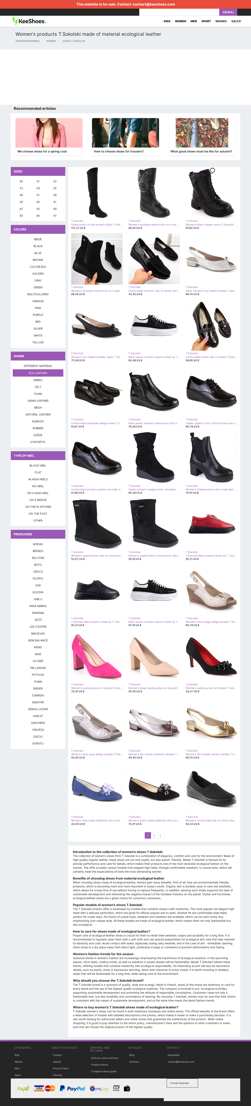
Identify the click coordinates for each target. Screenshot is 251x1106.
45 (21, 215)
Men (17, 1068)
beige (38, 239)
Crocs (38, 571)
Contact (57, 1055)
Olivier (38, 661)
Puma (38, 681)
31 (38, 181)
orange (38, 301)
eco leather (38, 373)
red (38, 321)
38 (55, 195)
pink (38, 308)
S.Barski (38, 695)
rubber (38, 428)
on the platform (38, 506)
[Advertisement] (117, 77)
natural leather (38, 414)
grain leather (37, 400)
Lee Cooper (38, 626)
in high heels (38, 479)
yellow (38, 342)
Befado (38, 551)
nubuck (38, 421)
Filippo (38, 578)
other (38, 520)
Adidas (38, 544)
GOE (38, 585)
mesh (38, 407)
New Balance (38, 640)
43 (38, 208)
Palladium (38, 667)
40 (38, 202)
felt (38, 387)
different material (38, 366)
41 (54, 202)
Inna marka (37, 606)
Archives (134, 1061)
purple (38, 314)
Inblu (38, 599)
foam (38, 393)
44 (55, 208)
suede (38, 435)
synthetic (38, 442)
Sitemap (57, 1075)
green (38, 287)
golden (38, 273)
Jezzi (38, 619)
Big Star (38, 557)
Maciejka (38, 633)
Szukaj (228, 12)
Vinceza (38, 729)
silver (38, 328)
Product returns (99, 1064)
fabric (38, 380)
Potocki (38, 674)
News (38, 647)
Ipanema (38, 612)
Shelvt (38, 716)
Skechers (38, 722)
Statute (57, 1061)
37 (38, 195)
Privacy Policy (61, 1068)
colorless (38, 266)
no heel (38, 486)
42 (21, 208)
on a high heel (38, 493)
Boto (38, 564)
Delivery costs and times (104, 1057)
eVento (38, 743)
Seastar (38, 702)
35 (55, 188)
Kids (17, 1055)
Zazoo (38, 736)
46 (38, 215)
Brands (221, 21)
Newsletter (174, 1055)
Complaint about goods (103, 1071)
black (38, 246)
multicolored (38, 294)
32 (54, 181)
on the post (38, 513)
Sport (18, 1075)
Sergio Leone (38, 709)
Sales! (236, 21)
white (38, 335)
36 (21, 195)
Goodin (38, 592)
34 (38, 188)
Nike (38, 654)
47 (54, 215)
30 (21, 181)
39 (21, 202)
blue (38, 253)
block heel (38, 465)
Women (19, 1061)
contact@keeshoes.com (154, 4)
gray (38, 280)
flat (38, 472)
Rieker (38, 688)
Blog (131, 1055)
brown (38, 259)
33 (21, 188)
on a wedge (38, 500)
